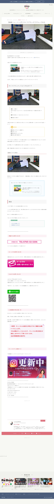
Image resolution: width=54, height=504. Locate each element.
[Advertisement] (18, 408)
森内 (35, 57)
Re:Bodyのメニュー (38, 13)
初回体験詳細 (27, 13)
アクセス (22, 15)
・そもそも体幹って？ (15, 223)
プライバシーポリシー (10, 497)
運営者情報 (3, 497)
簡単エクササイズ (18, 494)
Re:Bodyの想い (7, 13)
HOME (3, 494)
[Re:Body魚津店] (27, 7)
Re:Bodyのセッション (18, 13)
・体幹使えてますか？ (15, 225)
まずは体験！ (39, 1)
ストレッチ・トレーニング (9, 494)
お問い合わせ (30, 15)
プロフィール (47, 13)
